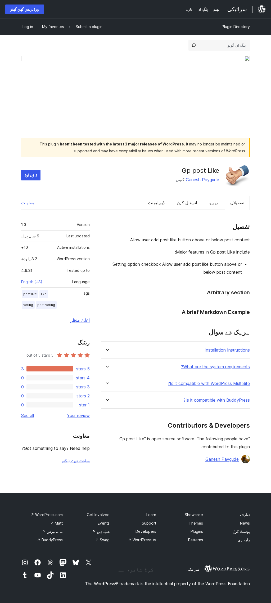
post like (30, 294)
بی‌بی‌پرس (52, 531)
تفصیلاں (237, 202)
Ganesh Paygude (202, 179)
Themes (196, 523)
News (245, 523)
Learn (151, 514)
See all (27, 415)
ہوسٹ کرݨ (241, 531)
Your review (78, 415)
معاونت (27, 202)
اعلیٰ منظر (80, 320)
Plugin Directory (236, 26)
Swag (102, 540)
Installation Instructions (227, 350)
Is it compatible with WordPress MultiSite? (209, 383)
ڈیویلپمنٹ (156, 202)
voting (28, 305)
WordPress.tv (142, 540)
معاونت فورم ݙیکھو (76, 460)
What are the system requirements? (215, 366)
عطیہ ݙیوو (101, 531)
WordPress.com (47, 514)
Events (104, 523)
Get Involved (98, 514)
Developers (146, 531)
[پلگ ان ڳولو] (193, 45)
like (44, 294)
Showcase (194, 514)
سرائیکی (193, 569)
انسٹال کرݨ (187, 202)
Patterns (195, 540)
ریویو (213, 202)
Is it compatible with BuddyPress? (216, 400)
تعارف (245, 514)
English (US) (31, 282)
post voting (46, 305)
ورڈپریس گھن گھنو (24, 9)
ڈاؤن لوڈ (31, 175)
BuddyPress (50, 540)
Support (149, 523)
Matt (56, 523)
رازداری (244, 540)
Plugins (197, 531)
